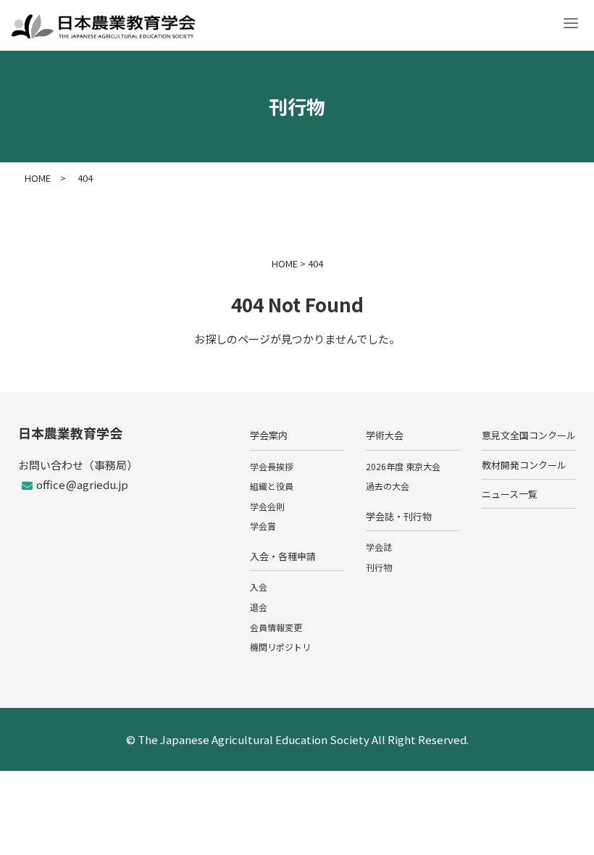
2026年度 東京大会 (403, 466)
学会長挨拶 (271, 466)
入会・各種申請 (283, 556)
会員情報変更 (276, 627)
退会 (258, 607)
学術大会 (384, 435)
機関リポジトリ (280, 647)
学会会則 (267, 506)
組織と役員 (271, 486)
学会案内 (269, 435)
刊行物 (379, 567)
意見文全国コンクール (529, 435)
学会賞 (263, 526)
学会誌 (379, 547)
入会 (258, 586)
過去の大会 (387, 486)
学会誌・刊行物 (399, 516)
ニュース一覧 (509, 494)
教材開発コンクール (524, 465)
